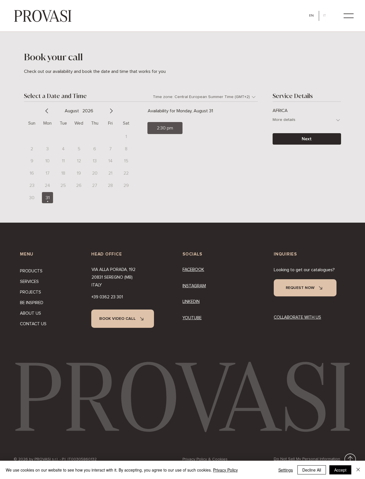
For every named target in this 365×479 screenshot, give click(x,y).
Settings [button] (285, 470)
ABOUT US (30, 313)
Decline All (311, 470)
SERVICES (29, 282)
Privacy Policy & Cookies (205, 459)
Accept (340, 470)
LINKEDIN (191, 302)
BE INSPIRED (31, 303)
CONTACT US (33, 324)
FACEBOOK (193, 270)
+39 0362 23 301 (107, 297)
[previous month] (46, 110)
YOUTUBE (192, 318)
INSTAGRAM (194, 286)
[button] (349, 16)
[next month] (111, 110)
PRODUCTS (31, 271)
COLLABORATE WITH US (297, 317)
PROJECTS (30, 292)
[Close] (358, 469)
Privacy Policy (225, 470)
